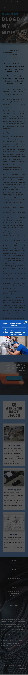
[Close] (26, 322)
